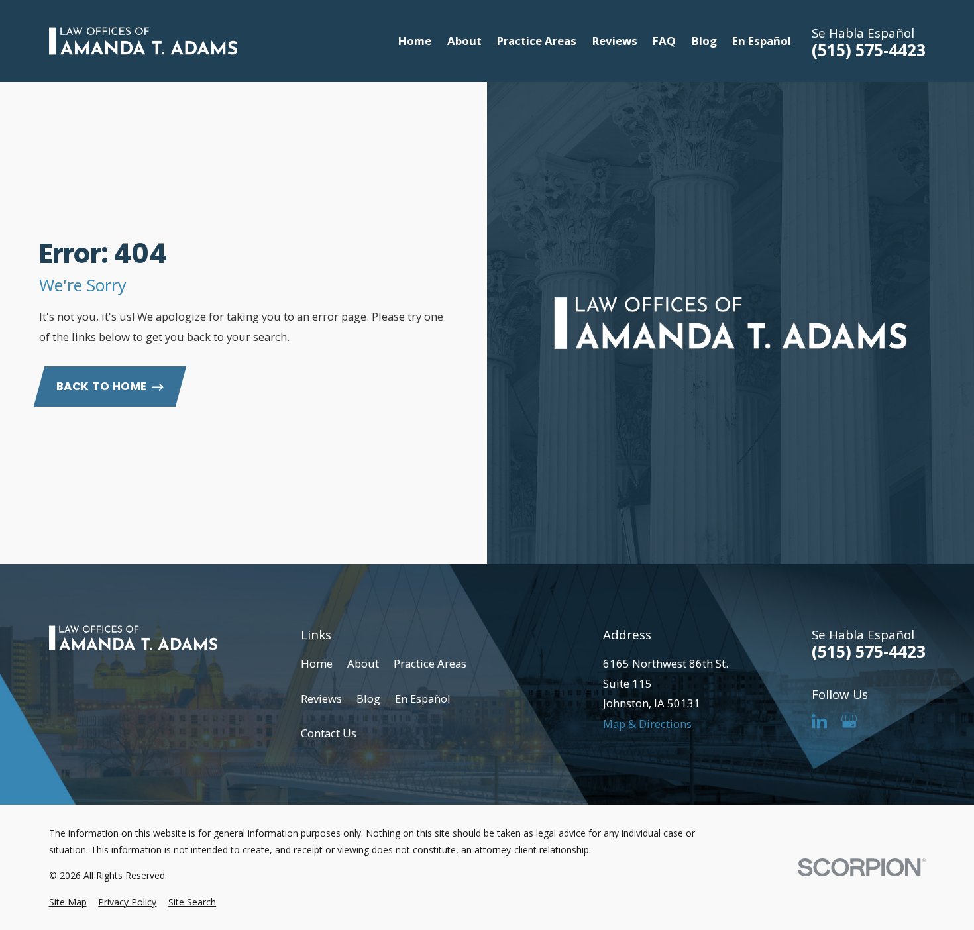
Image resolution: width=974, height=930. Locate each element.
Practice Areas (430, 663)
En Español (423, 698)
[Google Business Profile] (849, 721)
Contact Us (328, 733)
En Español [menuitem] (761, 40)
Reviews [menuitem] (614, 40)
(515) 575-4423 (869, 50)
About (363, 663)
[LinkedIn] (819, 721)
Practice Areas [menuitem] (536, 40)
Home (317, 663)
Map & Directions (647, 723)
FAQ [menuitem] (664, 40)
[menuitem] (68, 902)
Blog (368, 698)
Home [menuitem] (414, 40)
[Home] (143, 41)
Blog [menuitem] (704, 40)
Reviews (321, 698)
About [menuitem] (464, 40)
